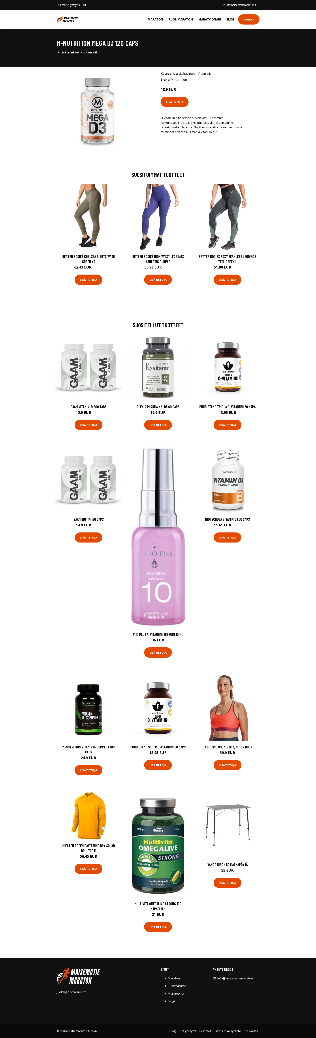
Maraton (155, 19)
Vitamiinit (90, 52)
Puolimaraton (181, 19)
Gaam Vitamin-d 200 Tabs (88, 406)
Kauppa (248, 19)
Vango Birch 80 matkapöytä (227, 864)
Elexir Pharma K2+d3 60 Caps (158, 406)
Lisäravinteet (70, 52)
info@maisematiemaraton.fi (240, 5)
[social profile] (84, 4)
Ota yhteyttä (187, 1031)
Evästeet (205, 1031)
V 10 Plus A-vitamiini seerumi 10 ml (158, 634)
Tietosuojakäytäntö (227, 1031)
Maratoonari (209, 19)
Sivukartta (251, 1031)
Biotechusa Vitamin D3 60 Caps (227, 519)
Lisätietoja (174, 102)
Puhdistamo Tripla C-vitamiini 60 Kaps (227, 406)
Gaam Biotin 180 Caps (89, 519)
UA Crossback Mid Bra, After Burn (228, 747)
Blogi (230, 19)
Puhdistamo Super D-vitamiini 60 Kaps (158, 747)
